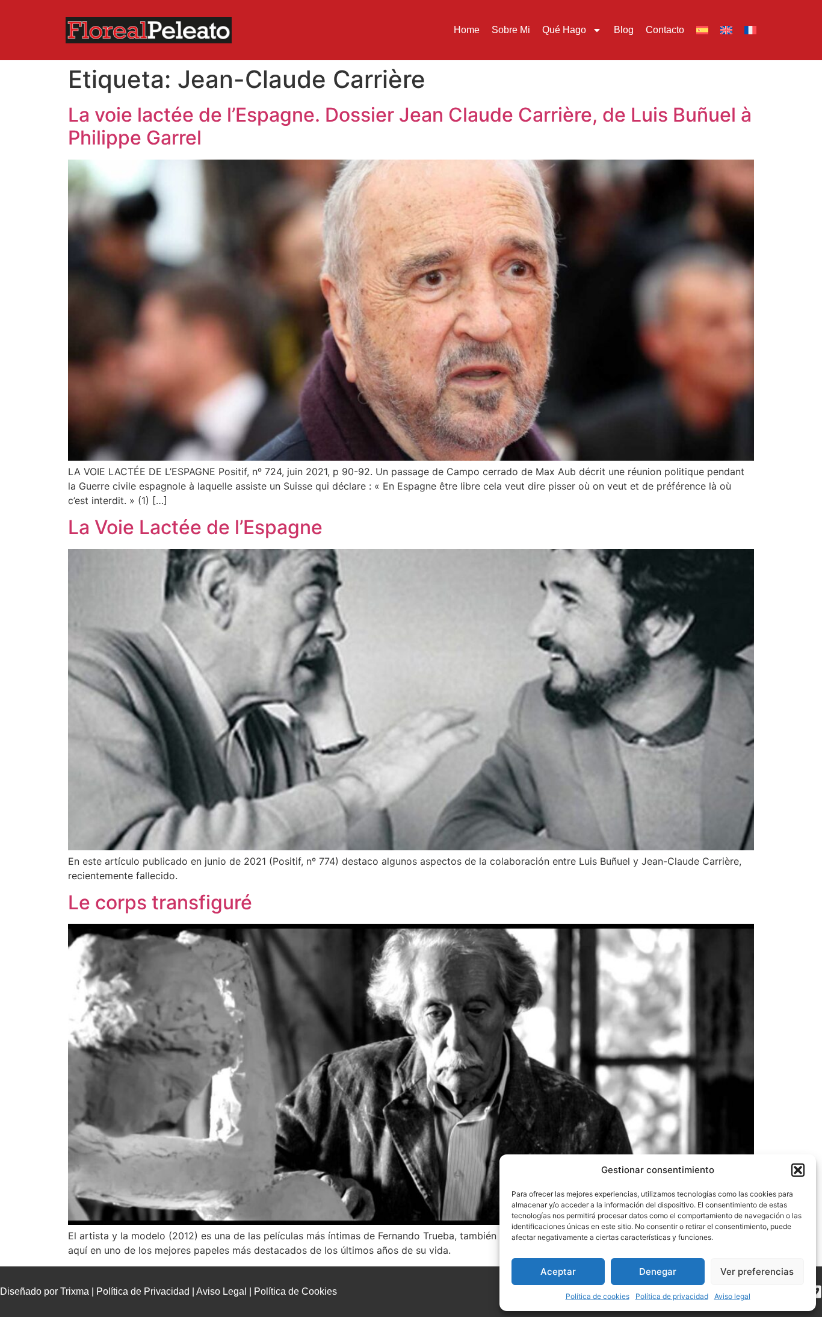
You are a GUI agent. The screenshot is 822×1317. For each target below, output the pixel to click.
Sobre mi (511, 30)
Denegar (657, 1271)
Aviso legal (732, 1296)
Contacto (665, 30)
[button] (798, 1170)
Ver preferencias (757, 1271)
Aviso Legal (221, 1291)
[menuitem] (702, 30)
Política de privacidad (671, 1296)
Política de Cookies (295, 1291)
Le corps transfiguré (160, 902)
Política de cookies (597, 1296)
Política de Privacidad (143, 1291)
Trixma (74, 1291)
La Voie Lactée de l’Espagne (195, 527)
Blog (624, 30)
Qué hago (564, 30)
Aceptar (558, 1271)
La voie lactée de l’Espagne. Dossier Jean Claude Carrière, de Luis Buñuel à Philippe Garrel (410, 126)
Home (467, 30)
